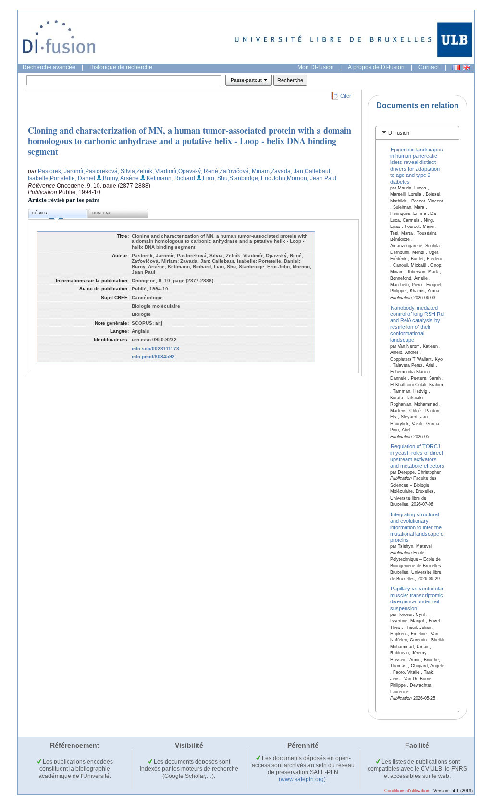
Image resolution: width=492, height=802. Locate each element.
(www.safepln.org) (302, 779)
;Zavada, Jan (286, 171)
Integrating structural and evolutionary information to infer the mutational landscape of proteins (417, 527)
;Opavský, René (197, 171)
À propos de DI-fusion (376, 67)
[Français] (456, 67)
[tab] (417, 133)
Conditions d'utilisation (406, 791)
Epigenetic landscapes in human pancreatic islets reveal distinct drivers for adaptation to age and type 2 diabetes (416, 165)
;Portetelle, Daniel (72, 178)
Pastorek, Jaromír (61, 171)
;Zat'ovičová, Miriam (244, 171)
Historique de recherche (120, 67)
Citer (345, 96)
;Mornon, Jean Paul (310, 178)
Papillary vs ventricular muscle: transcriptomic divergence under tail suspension (417, 598)
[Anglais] (466, 67)
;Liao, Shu (214, 178)
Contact (428, 67)
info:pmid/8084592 (153, 356)
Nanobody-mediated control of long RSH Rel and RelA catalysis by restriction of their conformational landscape (417, 323)
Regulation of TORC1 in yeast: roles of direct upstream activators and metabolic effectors (417, 455)
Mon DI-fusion (315, 67)
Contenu (101, 213)
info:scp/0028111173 (155, 348)
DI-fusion (398, 133)
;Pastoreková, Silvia (109, 171)
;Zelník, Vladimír (156, 171)
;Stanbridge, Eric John (256, 178)
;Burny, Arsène (120, 178)
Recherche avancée (49, 67)
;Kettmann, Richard (170, 178)
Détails (39, 213)
